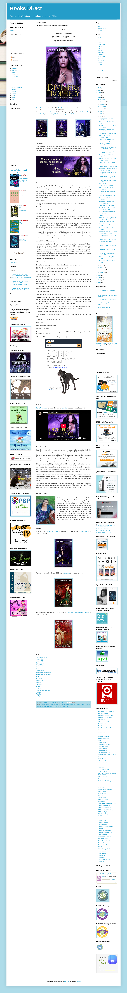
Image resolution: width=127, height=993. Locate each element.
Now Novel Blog (102, 795)
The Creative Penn (103, 824)
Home (63, 712)
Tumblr (13, 95)
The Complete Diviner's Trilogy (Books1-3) (61, 114)
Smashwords (40, 670)
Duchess (67, 573)
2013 (99, 280)
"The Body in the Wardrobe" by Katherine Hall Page (107, 147)
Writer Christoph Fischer (104, 849)
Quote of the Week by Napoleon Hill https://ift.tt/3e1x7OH (20, 288)
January (102, 272)
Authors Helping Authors (104, 721)
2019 (99, 90)
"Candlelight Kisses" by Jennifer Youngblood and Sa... (108, 232)
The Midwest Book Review (105, 832)
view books (114, 882)
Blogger (79, 981)
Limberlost (20, 207)
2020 (99, 88)
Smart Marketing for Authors (105, 818)
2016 (99, 97)
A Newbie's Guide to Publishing (106, 711)
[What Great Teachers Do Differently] (14, 186)
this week (100, 71)
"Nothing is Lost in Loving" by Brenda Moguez (107, 250)
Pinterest (38, 688)
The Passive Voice (103, 834)
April (101, 265)
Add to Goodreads (41, 657)
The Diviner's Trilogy (64, 108)
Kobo (37, 669)
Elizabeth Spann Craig (104, 752)
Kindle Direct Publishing (104, 781)
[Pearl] (14, 232)
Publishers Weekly (103, 799)
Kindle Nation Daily (103, 783)
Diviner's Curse (51, 112)
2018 (99, 92)
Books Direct (26, 8)
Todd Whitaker (23, 181)
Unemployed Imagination (105, 836)
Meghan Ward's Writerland (105, 789)
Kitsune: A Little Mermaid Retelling (78, 612)
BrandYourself (15, 74)
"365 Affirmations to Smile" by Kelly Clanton (107, 212)
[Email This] (68, 702)
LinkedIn (13, 85)
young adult (65, 706)
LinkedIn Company (16, 87)
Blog (37, 676)
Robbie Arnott (23, 210)
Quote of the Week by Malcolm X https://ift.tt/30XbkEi (20, 281)
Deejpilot (66, 981)
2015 (99, 275)
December (103, 99)
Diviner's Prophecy (41, 108)
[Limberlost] (14, 217)
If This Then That (102, 759)
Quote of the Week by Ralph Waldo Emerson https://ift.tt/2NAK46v (21, 278)
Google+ (38, 682)
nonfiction (100, 62)
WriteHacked (101, 847)
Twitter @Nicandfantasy (43, 690)
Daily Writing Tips (102, 748)
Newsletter (39, 686)
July (101, 111)
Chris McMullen (102, 742)
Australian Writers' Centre (105, 717)
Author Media (101, 719)
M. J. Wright (101, 787)
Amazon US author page (43, 672)
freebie (78, 704)
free (75, 704)
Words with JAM (102, 844)
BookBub (100, 734)
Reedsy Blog (101, 801)
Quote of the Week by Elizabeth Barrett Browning (108, 169)
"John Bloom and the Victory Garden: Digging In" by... (107, 140)
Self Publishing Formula (104, 807)
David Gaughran (102, 750)
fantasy (68, 704)
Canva (99, 740)
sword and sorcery (54, 706)
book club (100, 42)
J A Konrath (101, 767)
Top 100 (100, 30)
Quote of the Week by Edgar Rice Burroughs (107, 202)
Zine (12, 99)
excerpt (63, 704)
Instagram (39, 684)
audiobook (65, 408)
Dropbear (20, 192)
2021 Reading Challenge (106, 874)
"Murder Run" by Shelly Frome (107, 133)
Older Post (88, 712)
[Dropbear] (14, 202)
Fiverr (13, 78)
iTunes (38, 667)
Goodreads (39, 680)
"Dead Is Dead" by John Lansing (108, 166)
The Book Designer (103, 822)
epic (60, 704)
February (102, 270)
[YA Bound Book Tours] (18, 616)
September (103, 106)
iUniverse (100, 765)
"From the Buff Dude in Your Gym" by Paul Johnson (107, 184)
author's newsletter (84, 112)
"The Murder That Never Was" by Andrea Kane (107, 192)
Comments (15, 60)
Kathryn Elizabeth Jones (104, 776)
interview (100, 54)
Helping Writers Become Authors (107, 754)
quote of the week (103, 66)
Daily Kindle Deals (103, 746)
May (101, 116)
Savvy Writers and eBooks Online (107, 803)
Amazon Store (102, 28)
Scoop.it (13, 93)
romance (44, 706)
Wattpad (38, 692)
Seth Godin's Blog (103, 814)
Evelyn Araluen (23, 195)
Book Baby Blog (102, 723)
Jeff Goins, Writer (102, 771)
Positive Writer (102, 797)
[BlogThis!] (69, 702)
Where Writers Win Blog (104, 840)
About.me (14, 68)
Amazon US (39, 659)
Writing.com (101, 861)
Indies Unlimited (102, 763)
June (101, 113)
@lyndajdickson (14, 262)
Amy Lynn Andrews (103, 713)
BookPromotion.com (103, 738)
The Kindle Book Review (104, 830)
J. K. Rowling (103, 962)
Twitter (13, 97)
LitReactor (101, 785)
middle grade (101, 56)
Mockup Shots (102, 791)
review (99, 69)
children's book (102, 44)
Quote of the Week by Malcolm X (107, 299)
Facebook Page (15, 76)
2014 (99, 277)
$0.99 (99, 38)
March (102, 267)
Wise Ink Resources (103, 842)
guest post (101, 52)
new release (101, 60)
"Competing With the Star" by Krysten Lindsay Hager (107, 177)
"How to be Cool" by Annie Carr (107, 205)
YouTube (38, 696)
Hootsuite (100, 756)
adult (99, 40)
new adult (100, 58)
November (103, 102)
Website (38, 694)
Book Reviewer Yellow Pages (106, 728)
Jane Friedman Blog (103, 769)
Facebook (39, 678)
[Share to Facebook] (73, 702)
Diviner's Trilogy (54, 704)
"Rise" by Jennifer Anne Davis (107, 195)
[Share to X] (71, 702)
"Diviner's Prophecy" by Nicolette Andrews (105, 144)
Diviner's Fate (40, 114)
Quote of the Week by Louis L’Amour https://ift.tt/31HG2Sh (19, 274)
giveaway (100, 50)
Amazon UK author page (43, 674)
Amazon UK (39, 661)
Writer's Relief (101, 857)
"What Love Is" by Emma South (107, 239)
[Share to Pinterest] (74, 702)
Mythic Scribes (102, 793)
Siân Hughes (23, 223)
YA (61, 706)
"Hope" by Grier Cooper (105, 215)
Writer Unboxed (102, 851)
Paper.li (13, 89)
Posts (13, 57)
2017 (99, 95)
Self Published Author (104, 805)
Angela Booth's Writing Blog (105, 715)
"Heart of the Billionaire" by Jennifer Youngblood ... (106, 151)
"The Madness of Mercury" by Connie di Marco (107, 208)
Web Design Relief (103, 838)
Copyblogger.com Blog (104, 744)
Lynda (103, 876)
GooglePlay (39, 665)
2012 (99, 282)
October (102, 104)
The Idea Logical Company (105, 826)
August (102, 109)
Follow (11, 30)
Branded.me (14, 72)
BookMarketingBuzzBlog (104, 736)
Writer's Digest (102, 855)
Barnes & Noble (41, 663)
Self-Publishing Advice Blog (105, 809)
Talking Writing (102, 820)
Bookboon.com (102, 730)
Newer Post (39, 712)
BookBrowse (101, 732)
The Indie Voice (102, 828)
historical (83, 704)
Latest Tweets (14, 297)
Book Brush (101, 725)
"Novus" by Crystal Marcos (106, 221)
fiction (72, 704)
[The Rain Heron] (14, 247)
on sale (100, 64)
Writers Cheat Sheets (104, 859)
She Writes (101, 816)
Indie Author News (103, 761)
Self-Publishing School (104, 812)
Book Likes (14, 70)
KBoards (100, 779)
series (48, 706)
